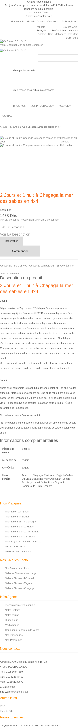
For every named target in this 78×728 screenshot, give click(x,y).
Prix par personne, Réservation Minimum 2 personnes (29, 219)
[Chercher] (74, 58)
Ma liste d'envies (36, 21)
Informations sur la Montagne (21, 521)
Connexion (53, 21)
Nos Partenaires (14, 635)
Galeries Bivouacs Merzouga (20, 573)
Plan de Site (6, 711)
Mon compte (17, 21)
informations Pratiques (17, 516)
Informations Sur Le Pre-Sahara (22, 531)
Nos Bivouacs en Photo (17, 568)
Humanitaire (11, 620)
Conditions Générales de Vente (22, 630)
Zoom (3, 141)
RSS (2, 706)
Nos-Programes (13, 640)
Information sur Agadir (17, 511)
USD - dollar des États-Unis (63, 34)
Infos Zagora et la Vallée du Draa (23, 541)
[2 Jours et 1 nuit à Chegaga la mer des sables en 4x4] (30, 145)
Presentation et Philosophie (20, 605)
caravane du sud (19, 691)
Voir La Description (15, 234)
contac (11, 686)
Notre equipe (12, 615)
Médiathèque (12, 625)
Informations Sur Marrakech (20, 536)
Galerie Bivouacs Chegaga (19, 588)
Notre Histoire (12, 610)
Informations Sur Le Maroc (19, 526)
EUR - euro (72, 37)
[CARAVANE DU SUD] (13, 41)
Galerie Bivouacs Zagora (18, 583)
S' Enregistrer (69, 21)
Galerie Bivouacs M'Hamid (19, 578)
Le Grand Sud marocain (18, 551)
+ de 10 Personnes (12, 227)
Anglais (42, 34)
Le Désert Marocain (15, 546)
